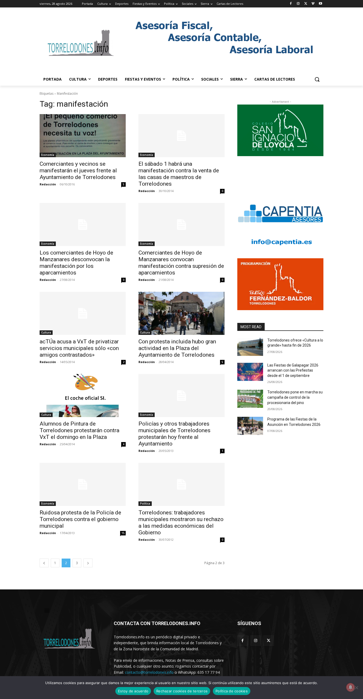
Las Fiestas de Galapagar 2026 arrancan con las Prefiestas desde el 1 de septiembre (292, 370)
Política (145, 503)
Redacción (48, 184)
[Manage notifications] (350, 687)
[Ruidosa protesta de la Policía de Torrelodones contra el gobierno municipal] (83, 484)
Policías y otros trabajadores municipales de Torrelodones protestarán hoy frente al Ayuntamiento (174, 434)
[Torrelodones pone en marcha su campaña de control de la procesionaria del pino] (250, 399)
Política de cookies (232, 691)
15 (123, 533)
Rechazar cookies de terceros (182, 691)
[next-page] (87, 563)
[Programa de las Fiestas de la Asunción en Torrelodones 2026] (250, 426)
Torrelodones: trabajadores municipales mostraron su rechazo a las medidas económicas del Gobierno (180, 522)
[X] (306, 4)
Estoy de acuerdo (133, 691)
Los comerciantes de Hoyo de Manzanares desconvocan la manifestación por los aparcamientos (76, 262)
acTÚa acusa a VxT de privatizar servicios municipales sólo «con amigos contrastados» (79, 348)
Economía (47, 155)
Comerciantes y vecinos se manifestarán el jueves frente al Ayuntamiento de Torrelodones (78, 170)
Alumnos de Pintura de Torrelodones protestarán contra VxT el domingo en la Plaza (79, 430)
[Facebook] (291, 4)
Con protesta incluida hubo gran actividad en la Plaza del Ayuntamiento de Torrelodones (177, 348)
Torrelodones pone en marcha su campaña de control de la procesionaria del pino (295, 397)
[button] (317, 79)
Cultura (46, 332)
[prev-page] (44, 563)
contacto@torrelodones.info (149, 672)
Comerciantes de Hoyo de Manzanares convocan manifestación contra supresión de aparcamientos (181, 262)
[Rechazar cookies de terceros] (356, 687)
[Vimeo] (313, 4)
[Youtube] (320, 4)
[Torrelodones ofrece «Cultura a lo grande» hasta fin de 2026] (250, 347)
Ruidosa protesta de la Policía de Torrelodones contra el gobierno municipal (80, 519)
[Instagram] (298, 4)
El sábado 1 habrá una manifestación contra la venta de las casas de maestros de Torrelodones (178, 174)
